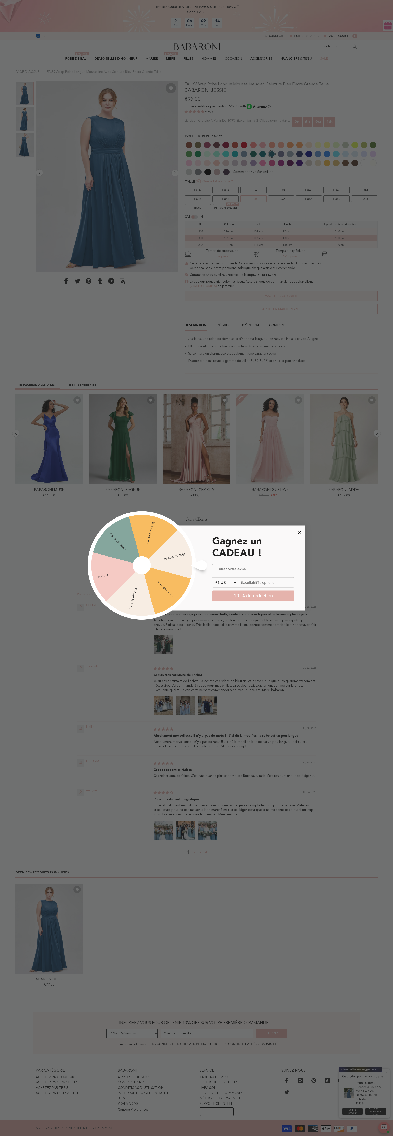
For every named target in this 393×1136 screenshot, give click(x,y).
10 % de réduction (253, 595)
